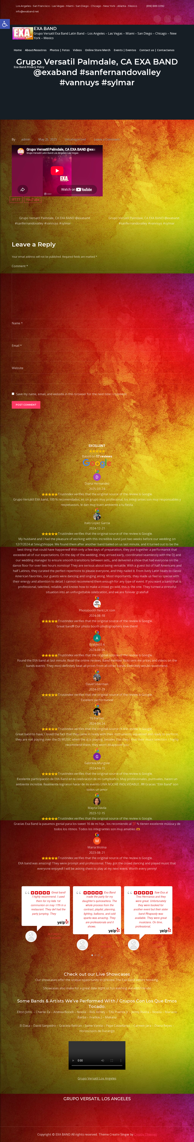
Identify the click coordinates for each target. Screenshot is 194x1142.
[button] (5, 24)
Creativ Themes (145, 1134)
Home (18, 50)
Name (17, 323)
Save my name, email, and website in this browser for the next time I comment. (71, 394)
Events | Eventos (125, 50)
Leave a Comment (107, 139)
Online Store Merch (97, 50)
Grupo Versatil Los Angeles (97, 1078)
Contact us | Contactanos (156, 50)
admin (25, 139)
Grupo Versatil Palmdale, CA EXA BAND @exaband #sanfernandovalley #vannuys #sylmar (52, 220)
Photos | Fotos (60, 50)
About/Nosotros (35, 50)
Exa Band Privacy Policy (29, 67)
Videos (77, 50)
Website (17, 368)
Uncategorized (75, 139)
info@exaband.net (27, 11)
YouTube (32, 199)
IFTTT (16, 199)
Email (17, 346)
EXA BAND (45, 28)
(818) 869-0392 (155, 5)
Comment (20, 266)
